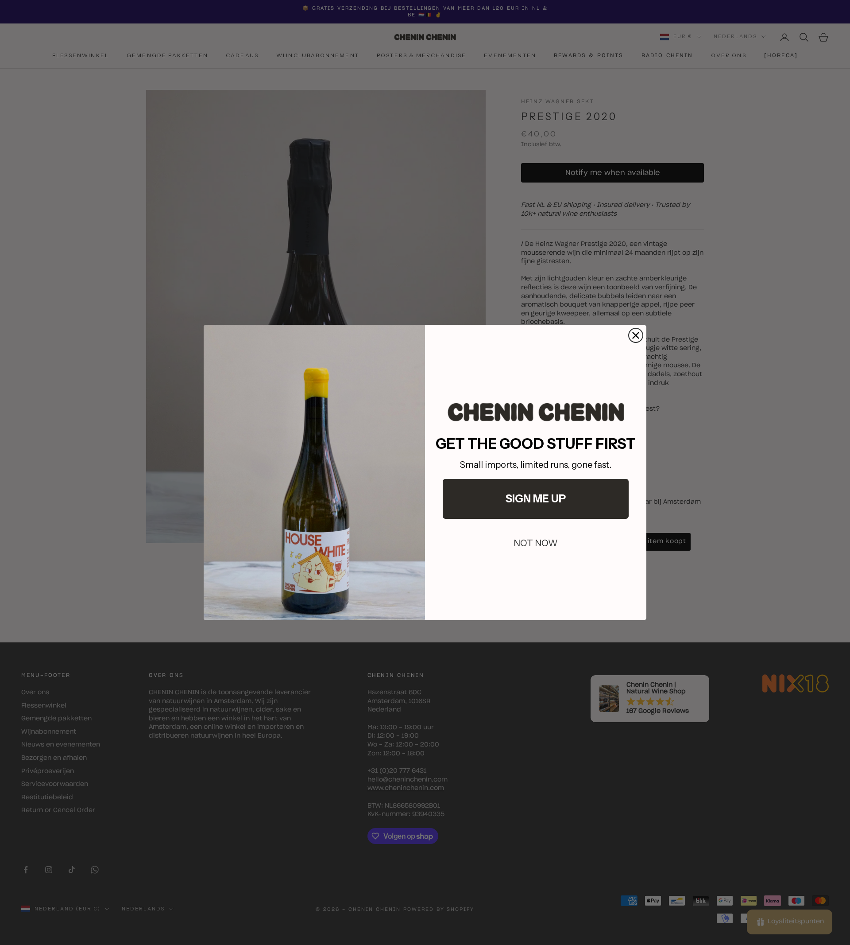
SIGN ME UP (536, 498)
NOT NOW (536, 543)
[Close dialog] (636, 335)
